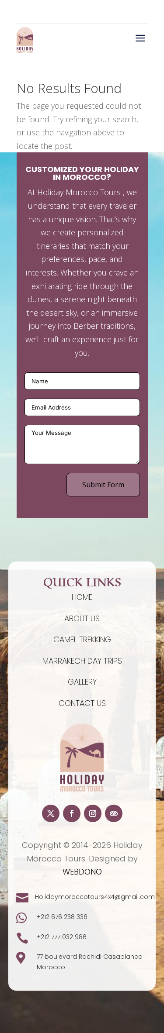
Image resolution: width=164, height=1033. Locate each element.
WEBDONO (82, 871)
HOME (82, 597)
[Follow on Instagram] (92, 813)
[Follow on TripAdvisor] (113, 813)
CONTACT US (82, 703)
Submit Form (103, 484)
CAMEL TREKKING (82, 639)
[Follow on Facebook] (71, 813)
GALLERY (82, 681)
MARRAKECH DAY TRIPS (82, 660)
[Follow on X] (50, 813)
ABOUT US (82, 618)
